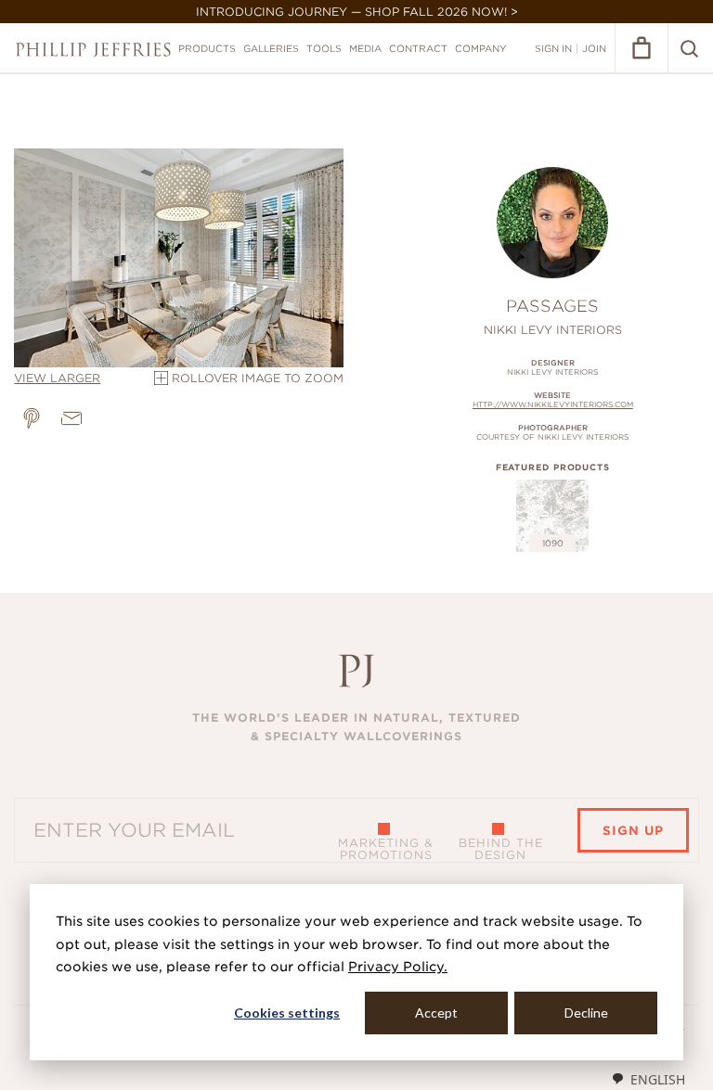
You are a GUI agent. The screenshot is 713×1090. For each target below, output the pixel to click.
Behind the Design (501, 849)
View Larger (57, 378)
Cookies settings (287, 1012)
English (657, 1079)
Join (594, 48)
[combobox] (648, 1079)
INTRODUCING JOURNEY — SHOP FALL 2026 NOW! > (357, 12)
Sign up (633, 831)
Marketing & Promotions (386, 849)
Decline (586, 1012)
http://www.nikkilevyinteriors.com (553, 404)
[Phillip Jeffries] (93, 49)
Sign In (553, 48)
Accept (436, 1012)
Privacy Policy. (397, 966)
